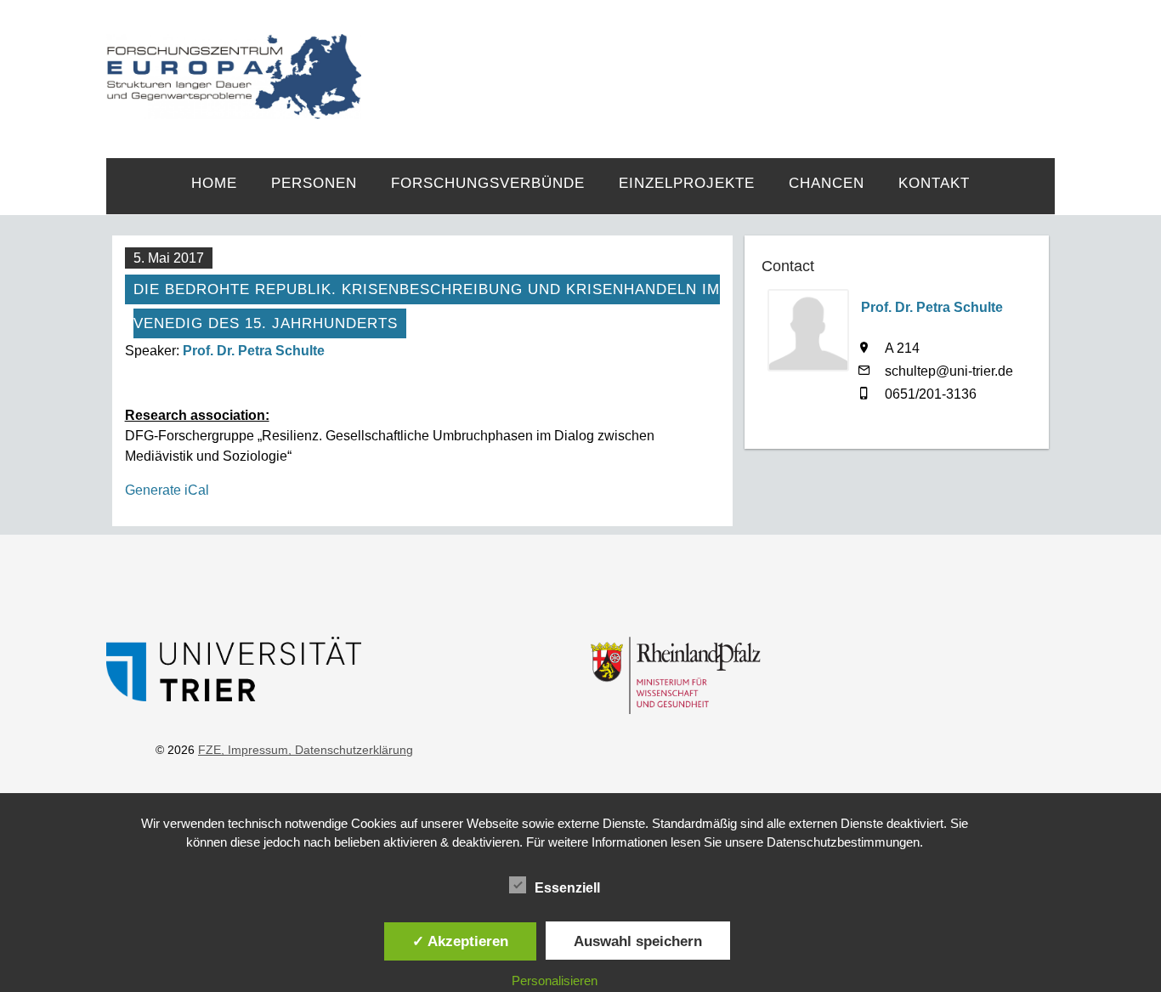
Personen (314, 183)
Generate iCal (167, 490)
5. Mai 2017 (168, 258)
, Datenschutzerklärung (350, 750)
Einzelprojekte (687, 183)
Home (214, 183)
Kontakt (934, 183)
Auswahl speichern (638, 941)
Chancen (826, 183)
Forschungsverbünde (488, 183)
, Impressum (254, 750)
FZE (708, 61)
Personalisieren (554, 980)
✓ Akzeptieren (460, 941)
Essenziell (567, 888)
